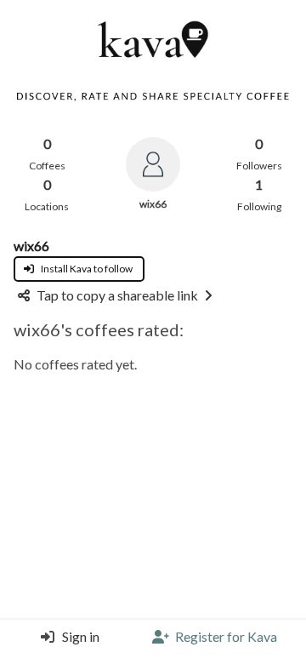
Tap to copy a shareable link (117, 295)
